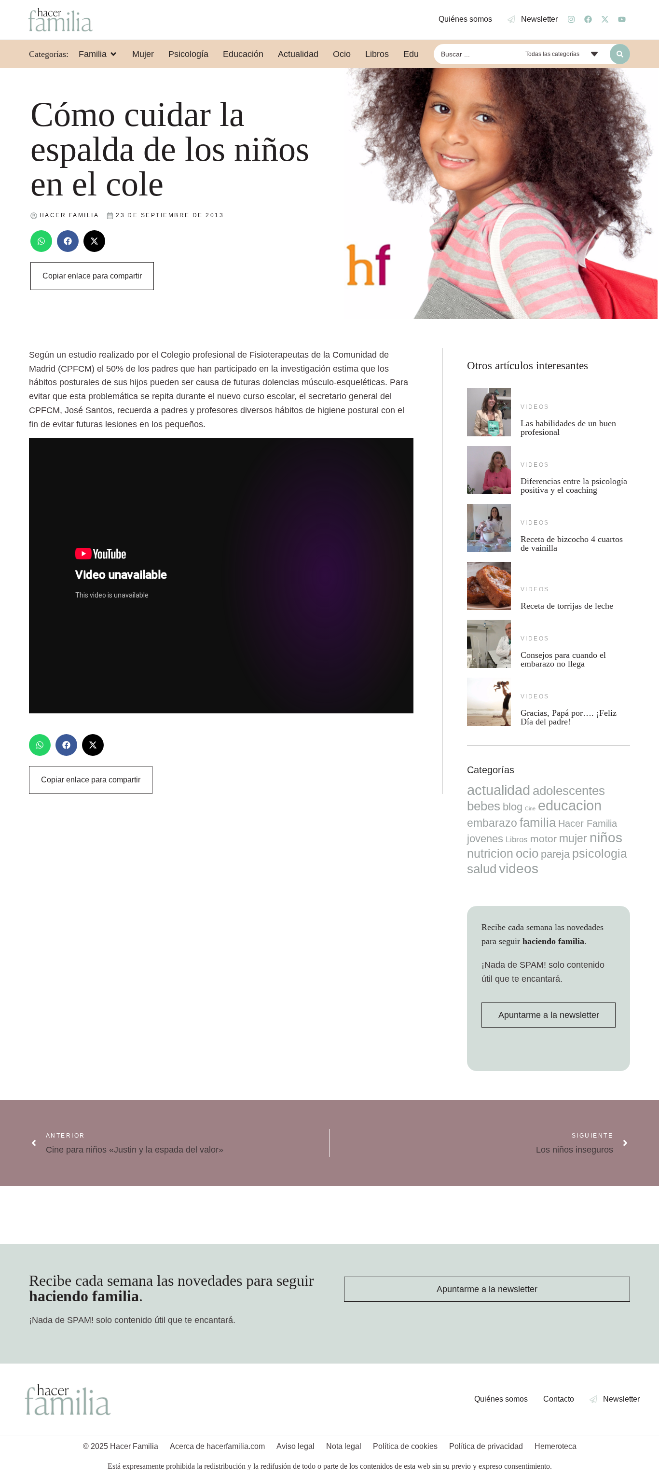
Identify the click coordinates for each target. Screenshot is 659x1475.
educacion (570, 805)
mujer (573, 838)
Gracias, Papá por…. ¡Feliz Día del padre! (569, 717)
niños (606, 837)
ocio (527, 853)
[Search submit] (620, 54)
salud (481, 869)
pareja (555, 854)
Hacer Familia (587, 823)
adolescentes (569, 790)
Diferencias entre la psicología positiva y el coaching (574, 485)
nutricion (490, 853)
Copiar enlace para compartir (92, 276)
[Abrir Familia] (113, 54)
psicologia (599, 853)
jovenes (485, 839)
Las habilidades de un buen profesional (568, 427)
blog (512, 807)
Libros (517, 839)
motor (543, 838)
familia (538, 822)
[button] (41, 241)
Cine (530, 808)
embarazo (492, 823)
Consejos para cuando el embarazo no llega (563, 659)
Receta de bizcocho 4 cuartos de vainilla (572, 543)
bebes (483, 806)
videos (535, 407)
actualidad (498, 790)
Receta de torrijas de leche (567, 606)
